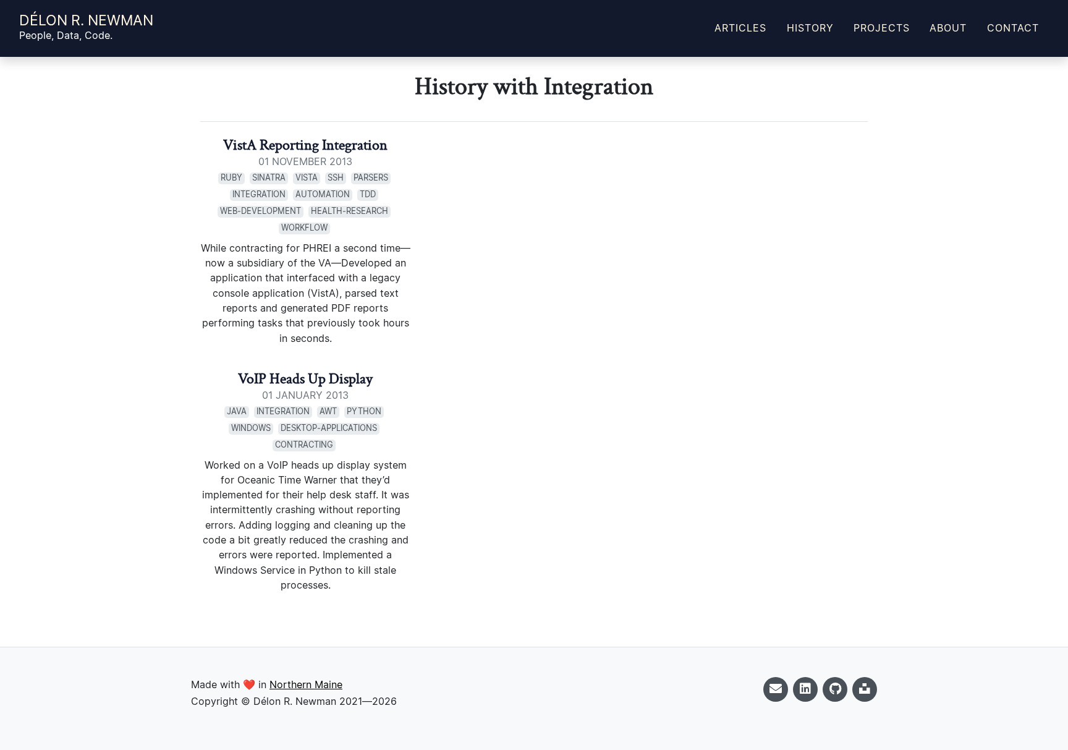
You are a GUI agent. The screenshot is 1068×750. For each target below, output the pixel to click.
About (948, 28)
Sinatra (269, 178)
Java (237, 412)
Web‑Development (260, 212)
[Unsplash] (864, 689)
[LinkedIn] (805, 689)
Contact (1013, 28)
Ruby (231, 178)
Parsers (371, 178)
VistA (306, 178)
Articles (740, 28)
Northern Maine (305, 685)
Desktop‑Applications (329, 429)
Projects (882, 28)
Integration (259, 195)
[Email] (775, 689)
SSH (336, 178)
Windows (251, 429)
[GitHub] (835, 689)
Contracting (304, 445)
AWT (328, 412)
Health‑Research (349, 212)
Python (364, 412)
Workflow (304, 228)
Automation (322, 195)
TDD (368, 195)
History (810, 28)
